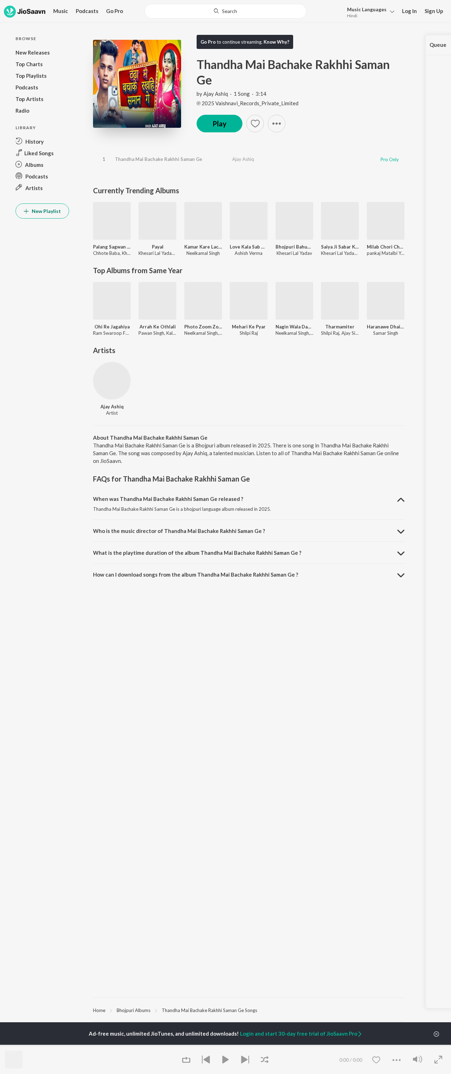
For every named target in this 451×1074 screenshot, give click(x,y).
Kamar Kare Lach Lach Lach (203, 247)
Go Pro (114, 11)
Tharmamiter (339, 326)
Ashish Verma (248, 253)
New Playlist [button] (46, 211)
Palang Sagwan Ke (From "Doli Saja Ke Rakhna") (112, 247)
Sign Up (434, 11)
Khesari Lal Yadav (156, 253)
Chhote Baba (106, 253)
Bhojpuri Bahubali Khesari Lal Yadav (294, 247)
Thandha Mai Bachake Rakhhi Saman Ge (158, 159)
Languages (367, 9)
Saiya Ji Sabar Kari (340, 247)
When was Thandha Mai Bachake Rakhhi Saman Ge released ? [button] (168, 499)
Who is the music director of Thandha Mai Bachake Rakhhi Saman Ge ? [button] (179, 531)
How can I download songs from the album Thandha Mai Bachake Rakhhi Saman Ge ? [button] (195, 574)
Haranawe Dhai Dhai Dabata (385, 326)
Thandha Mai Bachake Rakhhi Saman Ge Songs (209, 1010)
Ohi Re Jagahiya (112, 326)
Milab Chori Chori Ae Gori (385, 247)
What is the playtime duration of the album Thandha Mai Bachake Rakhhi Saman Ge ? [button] (197, 552)
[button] (368, 12)
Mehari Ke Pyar (249, 326)
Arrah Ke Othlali (158, 326)
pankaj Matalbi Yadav (389, 253)
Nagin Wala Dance (294, 326)
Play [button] (219, 123)
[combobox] (226, 11)
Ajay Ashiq (215, 93)
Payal (157, 247)
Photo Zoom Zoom (203, 326)
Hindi (352, 15)
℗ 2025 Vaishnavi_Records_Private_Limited (247, 103)
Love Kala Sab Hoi (248, 247)
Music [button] (60, 11)
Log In (409, 11)
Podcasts (87, 11)
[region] (248, 1010)
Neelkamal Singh (203, 253)
